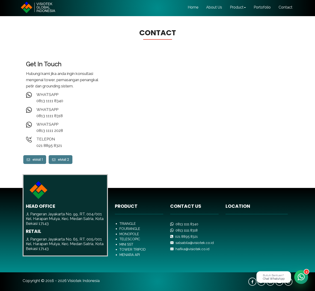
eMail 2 (62, 159)
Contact (285, 7)
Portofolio (262, 7)
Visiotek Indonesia (83, 280)
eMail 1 (36, 159)
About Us (214, 7)
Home (193, 7)
